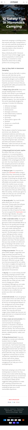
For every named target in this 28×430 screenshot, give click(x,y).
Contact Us (13, 409)
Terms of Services (18, 410)
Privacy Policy (20, 409)
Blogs (20, 412)
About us (6, 409)
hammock (12, 172)
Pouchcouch (7, 30)
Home (3, 30)
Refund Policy (8, 410)
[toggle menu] (1, 2)
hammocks (19, 212)
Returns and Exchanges (12, 412)
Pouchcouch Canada (15, 417)
